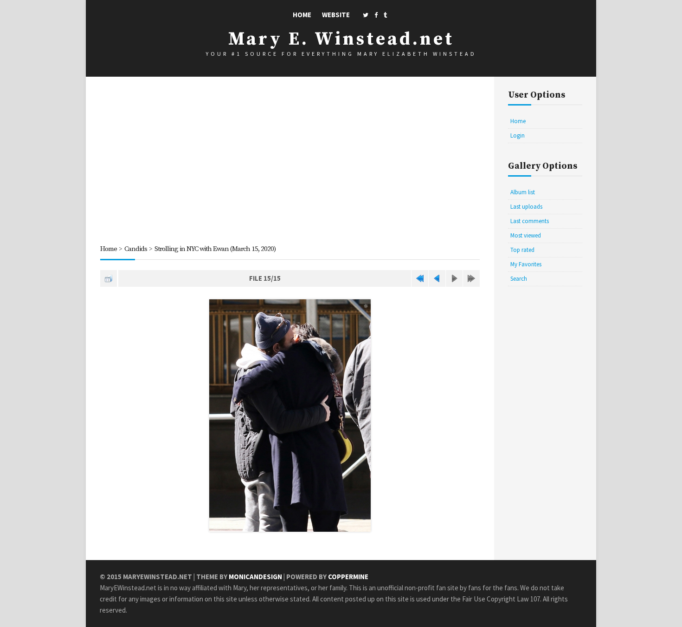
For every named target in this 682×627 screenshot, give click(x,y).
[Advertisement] (290, 162)
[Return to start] (420, 278)
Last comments (529, 221)
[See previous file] (437, 278)
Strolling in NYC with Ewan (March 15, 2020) (215, 248)
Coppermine (348, 576)
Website (336, 14)
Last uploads (526, 207)
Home (302, 14)
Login (517, 135)
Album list (522, 192)
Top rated (522, 250)
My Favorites (525, 264)
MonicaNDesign (255, 576)
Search (518, 279)
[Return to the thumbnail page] (108, 278)
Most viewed (525, 235)
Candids (135, 248)
